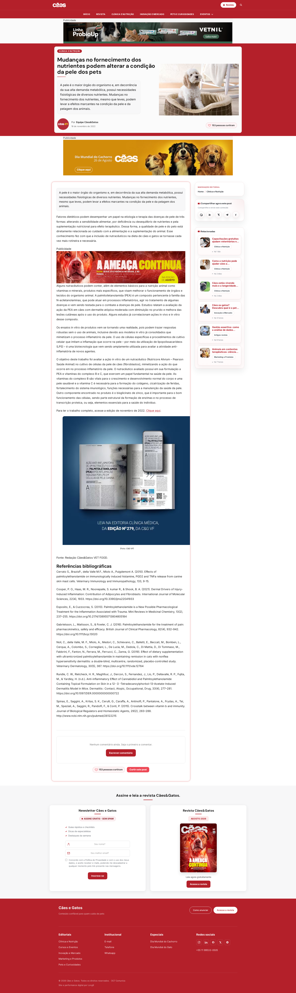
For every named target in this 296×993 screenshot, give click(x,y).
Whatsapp (110, 953)
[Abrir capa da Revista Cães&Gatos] (198, 847)
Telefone (109, 947)
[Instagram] (199, 942)
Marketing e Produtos (70, 958)
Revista (100, 14)
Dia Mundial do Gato (161, 947)
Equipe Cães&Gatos (87, 122)
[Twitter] (220, 942)
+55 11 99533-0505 (207, 950)
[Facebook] (213, 942)
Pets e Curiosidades (182, 14)
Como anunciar (200, 910)
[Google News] (227, 942)
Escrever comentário (121, 752)
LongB (91, 985)
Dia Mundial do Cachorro (163, 941)
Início (86, 14)
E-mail (108, 941)
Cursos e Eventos (68, 947)
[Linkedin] (206, 942)
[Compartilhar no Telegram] (227, 214)
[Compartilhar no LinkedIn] (209, 214)
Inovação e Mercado (152, 14)
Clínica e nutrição (123, 14)
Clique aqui (153, 410)
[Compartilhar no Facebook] (235, 214)
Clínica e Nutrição (69, 51)
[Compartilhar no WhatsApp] (201, 214)
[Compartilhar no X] (218, 214)
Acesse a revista (198, 884)
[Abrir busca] (241, 5)
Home (201, 191)
